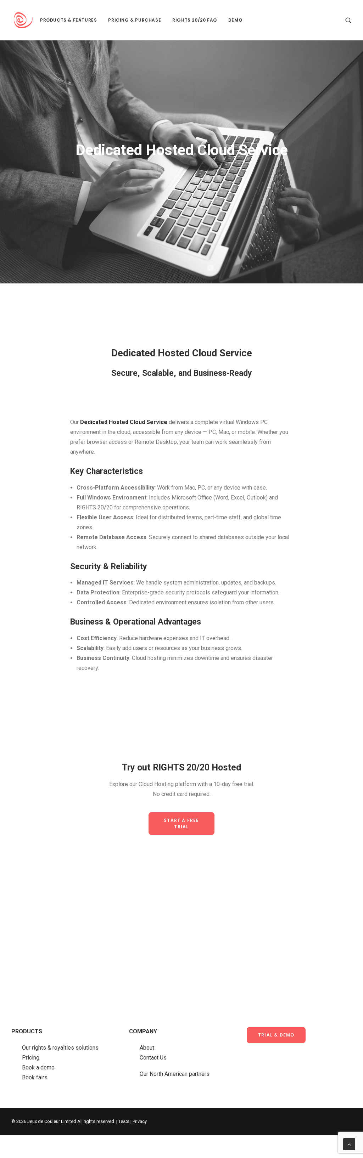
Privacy (140, 1121)
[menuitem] (68, 20)
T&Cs (123, 1121)
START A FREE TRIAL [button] (182, 823)
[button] (348, 20)
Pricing (30, 1057)
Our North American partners (175, 1074)
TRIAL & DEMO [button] (276, 1035)
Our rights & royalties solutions (60, 1047)
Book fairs (35, 1077)
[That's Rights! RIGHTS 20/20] (23, 20)
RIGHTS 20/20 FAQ (194, 20)
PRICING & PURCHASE (134, 20)
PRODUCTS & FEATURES (68, 20)
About (147, 1047)
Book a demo (38, 1067)
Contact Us (153, 1057)
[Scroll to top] (349, 1143)
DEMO (235, 20)
